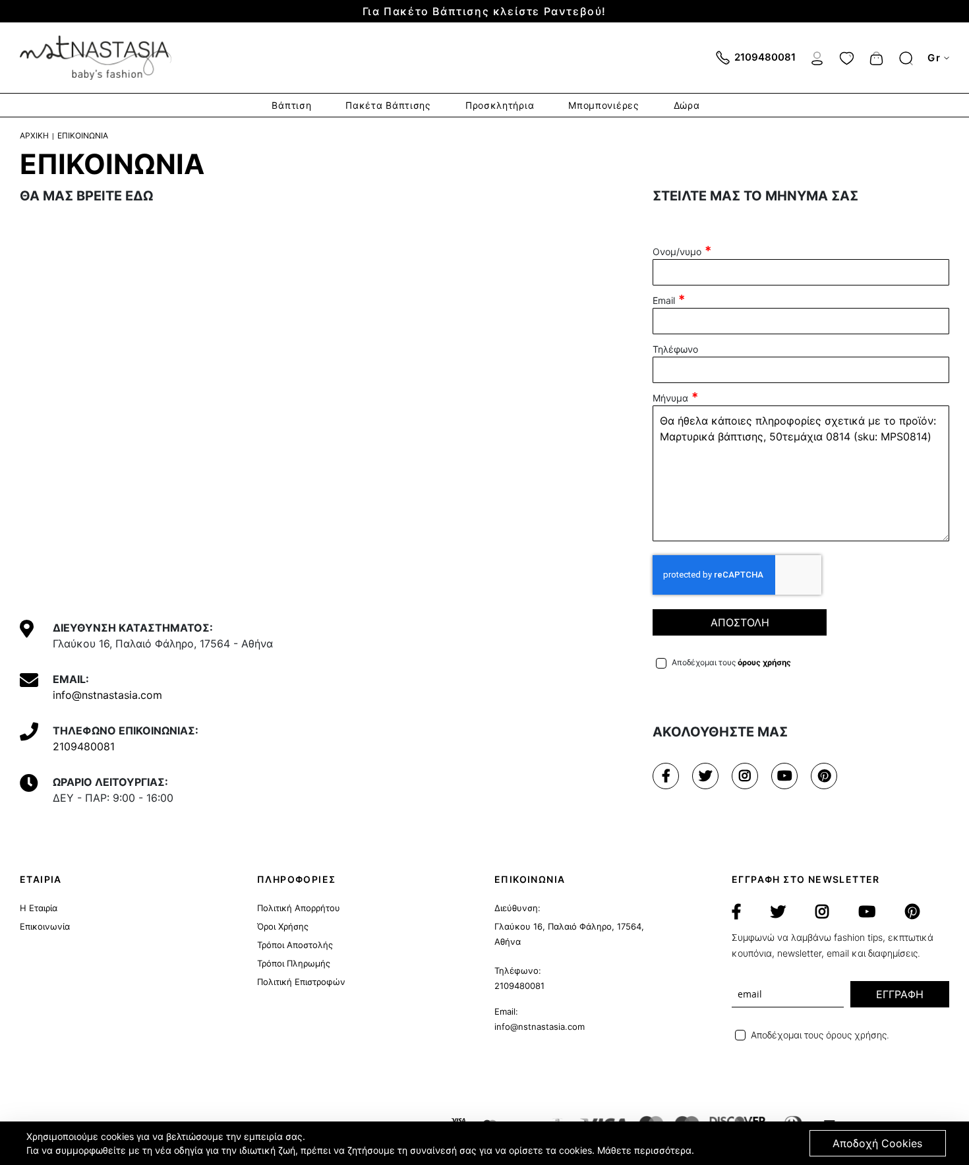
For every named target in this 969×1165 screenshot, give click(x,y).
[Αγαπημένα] (846, 56)
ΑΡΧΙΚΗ (34, 135)
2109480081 (84, 746)
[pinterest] (824, 776)
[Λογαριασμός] (817, 56)
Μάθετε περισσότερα (644, 1150)
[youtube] (784, 776)
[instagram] (745, 776)
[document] (486, 1143)
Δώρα (687, 105)
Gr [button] (934, 58)
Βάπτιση (291, 105)
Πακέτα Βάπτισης (388, 105)
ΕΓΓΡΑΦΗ (900, 994)
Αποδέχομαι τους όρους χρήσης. (820, 1034)
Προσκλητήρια (499, 105)
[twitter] (705, 776)
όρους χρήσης (764, 662)
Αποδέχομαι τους (731, 662)
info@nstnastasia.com (107, 695)
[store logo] (95, 57)
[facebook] (666, 776)
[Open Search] (906, 58)
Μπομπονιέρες (603, 105)
